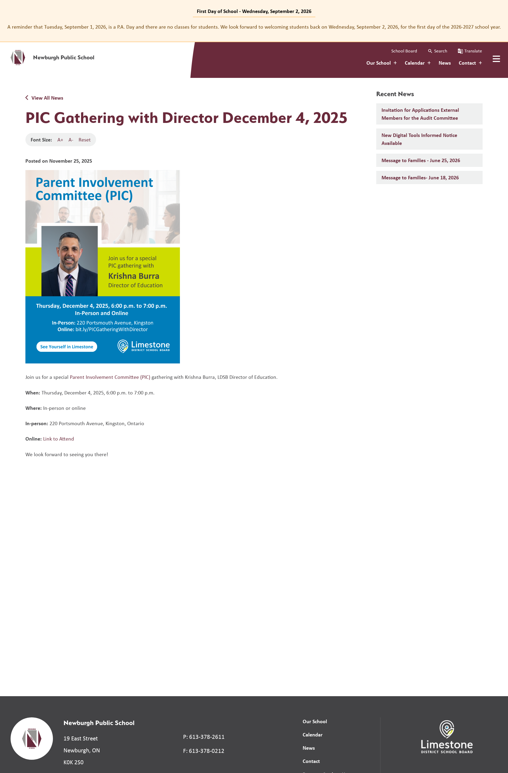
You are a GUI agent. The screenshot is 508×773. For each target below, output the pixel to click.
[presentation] (496, 59)
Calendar (313, 734)
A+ (60, 139)
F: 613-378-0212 (203, 751)
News (445, 62)
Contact (311, 761)
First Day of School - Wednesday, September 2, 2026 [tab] (254, 11)
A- (71, 139)
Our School (315, 721)
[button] (437, 51)
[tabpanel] (254, 27)
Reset (85, 139)
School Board (404, 51)
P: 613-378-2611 (204, 737)
